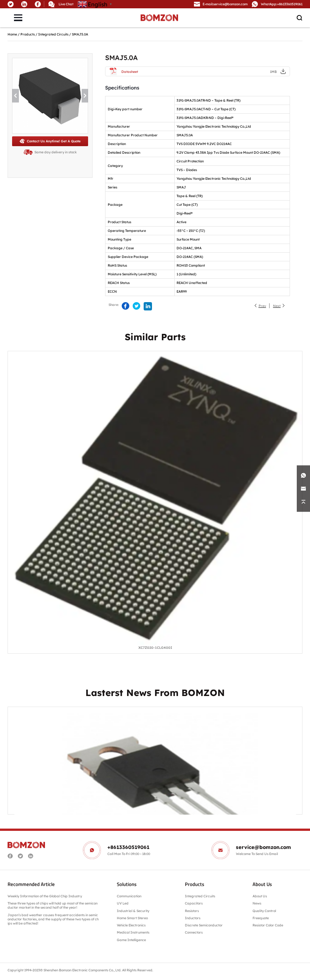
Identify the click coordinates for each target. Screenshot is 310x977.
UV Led (123, 903)
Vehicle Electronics (131, 925)
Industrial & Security (133, 911)
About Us (260, 896)
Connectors (194, 932)
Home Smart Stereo (133, 918)
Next (277, 306)
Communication (129, 896)
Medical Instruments (133, 932)
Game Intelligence (131, 940)
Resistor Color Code (268, 925)
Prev (262, 306)
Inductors (192, 918)
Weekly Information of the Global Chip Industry (45, 896)
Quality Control (264, 911)
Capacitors (194, 903)
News (257, 903)
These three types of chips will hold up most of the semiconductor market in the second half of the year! (53, 905)
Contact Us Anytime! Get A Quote (54, 141)
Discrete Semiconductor (204, 925)
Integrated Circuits (53, 34)
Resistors (192, 911)
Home (12, 34)
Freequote (261, 918)
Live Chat (66, 4)
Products (27, 34)
